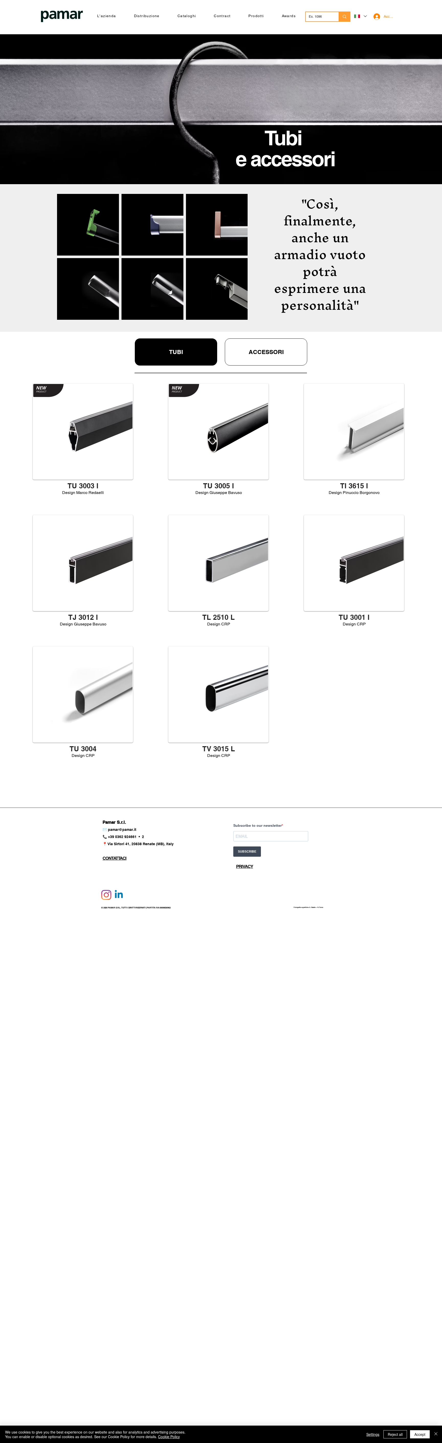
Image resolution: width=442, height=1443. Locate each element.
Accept (419, 1434)
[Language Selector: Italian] (360, 16)
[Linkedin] (119, 895)
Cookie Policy (169, 1436)
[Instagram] (106, 895)
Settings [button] (372, 1434)
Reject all (395, 1434)
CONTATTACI (115, 858)
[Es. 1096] (344, 16)
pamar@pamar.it (122, 830)
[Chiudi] (436, 1434)
